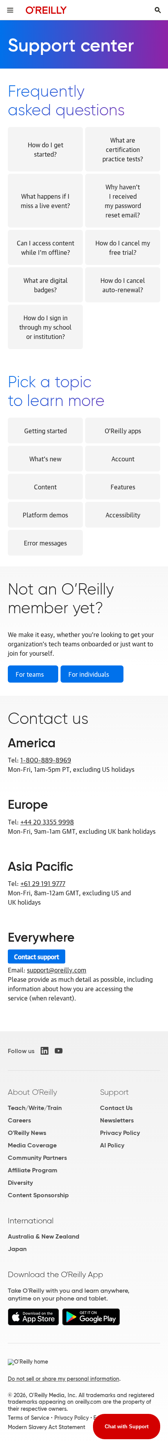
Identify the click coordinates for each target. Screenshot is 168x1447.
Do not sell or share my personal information (63, 1378)
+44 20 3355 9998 (47, 821)
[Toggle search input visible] (157, 10)
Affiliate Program (32, 1170)
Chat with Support (126, 1426)
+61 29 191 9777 (42, 883)
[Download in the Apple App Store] (33, 1323)
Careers (19, 1120)
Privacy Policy (120, 1133)
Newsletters (117, 1120)
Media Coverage (32, 1145)
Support (114, 1092)
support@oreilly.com (56, 969)
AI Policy (112, 1145)
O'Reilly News (27, 1133)
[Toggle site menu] (10, 10)
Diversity (20, 1183)
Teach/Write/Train (35, 1108)
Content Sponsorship (38, 1195)
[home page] (46, 10)
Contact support (36, 956)
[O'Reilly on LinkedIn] (44, 1051)
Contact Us (116, 1108)
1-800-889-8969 (45, 759)
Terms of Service (28, 1417)
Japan (17, 1249)
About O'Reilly (32, 1092)
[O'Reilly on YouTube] (59, 1051)
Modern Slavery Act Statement (46, 1427)
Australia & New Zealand (43, 1236)
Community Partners (37, 1158)
